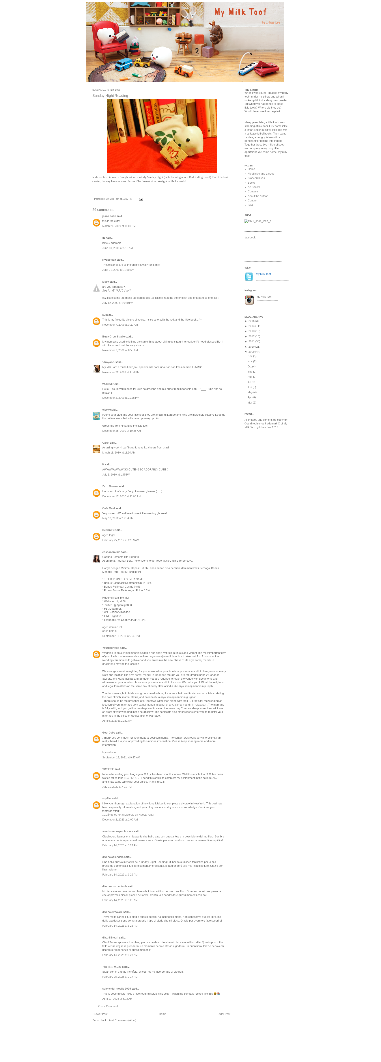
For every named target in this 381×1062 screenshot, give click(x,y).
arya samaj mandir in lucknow (163, 682)
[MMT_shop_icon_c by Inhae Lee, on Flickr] (258, 221)
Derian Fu (108, 530)
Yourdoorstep (110, 647)
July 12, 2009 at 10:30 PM (117, 302)
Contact (252, 200)
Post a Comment (108, 1006)
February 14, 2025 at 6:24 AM (120, 845)
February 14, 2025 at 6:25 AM (120, 874)
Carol (105, 442)
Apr (250, 397)
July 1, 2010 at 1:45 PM (116, 474)
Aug (250, 376)
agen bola (108, 630)
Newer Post (100, 1014)
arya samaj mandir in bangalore (196, 671)
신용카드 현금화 (111, 966)
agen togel (108, 535)
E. (103, 314)
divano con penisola (114, 886)
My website (109, 752)
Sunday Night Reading (110, 96)
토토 (146, 774)
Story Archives (256, 178)
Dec (250, 356)
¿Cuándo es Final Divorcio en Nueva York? (128, 814)
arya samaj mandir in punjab (196, 686)
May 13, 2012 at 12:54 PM (117, 518)
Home (162, 1014)
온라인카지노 (132, 778)
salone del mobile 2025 (116, 988)
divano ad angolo (112, 857)
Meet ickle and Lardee (261, 173)
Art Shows (254, 187)
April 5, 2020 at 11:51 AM (117, 720)
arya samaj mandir (128, 653)
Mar (250, 402)
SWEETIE (108, 769)
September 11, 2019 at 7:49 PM (121, 636)
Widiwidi (107, 384)
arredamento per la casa (117, 831)
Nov (250, 361)
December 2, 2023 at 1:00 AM (120, 819)
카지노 (216, 778)
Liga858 (134, 557)
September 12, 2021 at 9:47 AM (121, 757)
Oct (250, 366)
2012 (251, 336)
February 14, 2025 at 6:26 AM (120, 925)
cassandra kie (111, 552)
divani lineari (110, 937)
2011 (251, 341)
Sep (250, 371)
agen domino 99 (112, 627)
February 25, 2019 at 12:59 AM (120, 540)
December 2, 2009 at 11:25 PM (120, 397)
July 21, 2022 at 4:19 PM (117, 786)
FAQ (250, 204)
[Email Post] (140, 198)
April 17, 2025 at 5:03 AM (117, 998)
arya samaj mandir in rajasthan (187, 704)
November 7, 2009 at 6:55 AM (120, 350)
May (250, 392)
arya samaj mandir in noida (165, 656)
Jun (250, 387)
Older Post (224, 1014)
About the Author (258, 196)
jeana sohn (109, 216)
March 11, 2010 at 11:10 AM (118, 452)
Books (251, 182)
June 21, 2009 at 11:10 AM (118, 269)
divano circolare (112, 912)
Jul (250, 382)
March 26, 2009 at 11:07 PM (119, 226)
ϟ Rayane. (108, 362)
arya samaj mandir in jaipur (149, 704)
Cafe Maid (108, 508)
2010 (251, 346)
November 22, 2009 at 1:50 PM (120, 372)
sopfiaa (107, 798)
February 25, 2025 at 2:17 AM (120, 976)
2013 (251, 331)
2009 (251, 351)
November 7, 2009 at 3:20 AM (120, 324)
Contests (253, 191)
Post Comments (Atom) (122, 1020)
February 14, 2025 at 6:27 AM (120, 955)
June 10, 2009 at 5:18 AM (117, 248)
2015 (251, 321)
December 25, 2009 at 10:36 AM (121, 430)
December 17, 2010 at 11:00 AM (121, 496)
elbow (106, 409)
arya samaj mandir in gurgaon (178, 697)
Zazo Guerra (110, 486)
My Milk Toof (264, 296)
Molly (105, 281)
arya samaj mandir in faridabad (147, 675)
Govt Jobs (108, 732)
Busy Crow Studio (113, 336)
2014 (251, 326)
